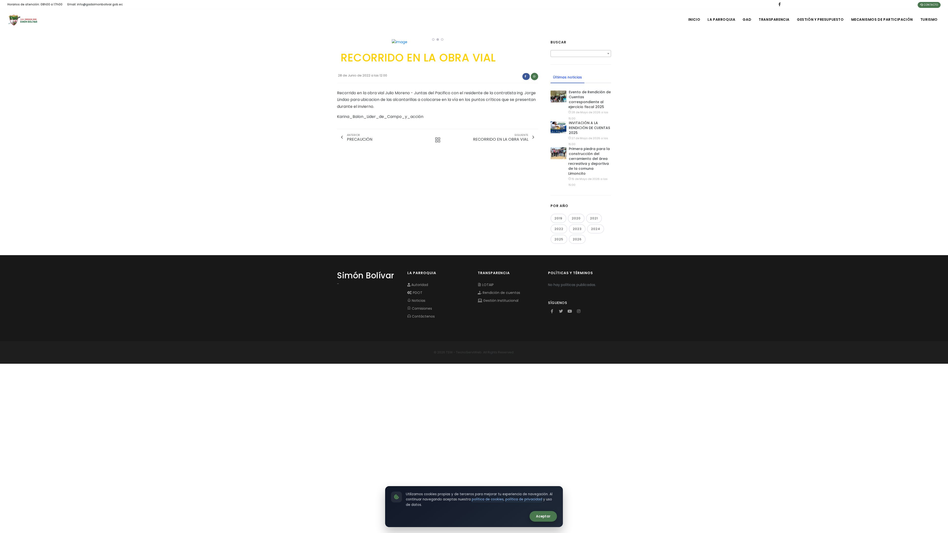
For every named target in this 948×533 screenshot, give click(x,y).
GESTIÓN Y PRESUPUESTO (820, 19)
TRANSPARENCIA (774, 19)
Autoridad (419, 284)
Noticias (418, 300)
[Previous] (342, 41)
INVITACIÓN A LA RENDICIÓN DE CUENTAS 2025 (589, 127)
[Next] (533, 41)
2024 (595, 229)
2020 (576, 218)
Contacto (930, 5)
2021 (594, 218)
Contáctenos (423, 316)
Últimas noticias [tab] (567, 77)
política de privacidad (523, 499)
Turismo (929, 19)
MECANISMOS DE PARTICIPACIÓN (882, 19)
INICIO (694, 19)
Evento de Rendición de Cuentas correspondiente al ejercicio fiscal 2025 (589, 99)
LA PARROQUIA (721, 19)
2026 (577, 239)
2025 (558, 239)
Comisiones (421, 308)
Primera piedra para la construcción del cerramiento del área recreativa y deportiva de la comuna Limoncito (589, 161)
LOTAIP (487, 284)
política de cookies (488, 499)
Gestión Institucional (500, 300)
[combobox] (581, 53)
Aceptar (543, 516)
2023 (577, 229)
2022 (558, 229)
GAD (747, 19)
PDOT (417, 292)
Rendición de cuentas (501, 292)
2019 (558, 218)
